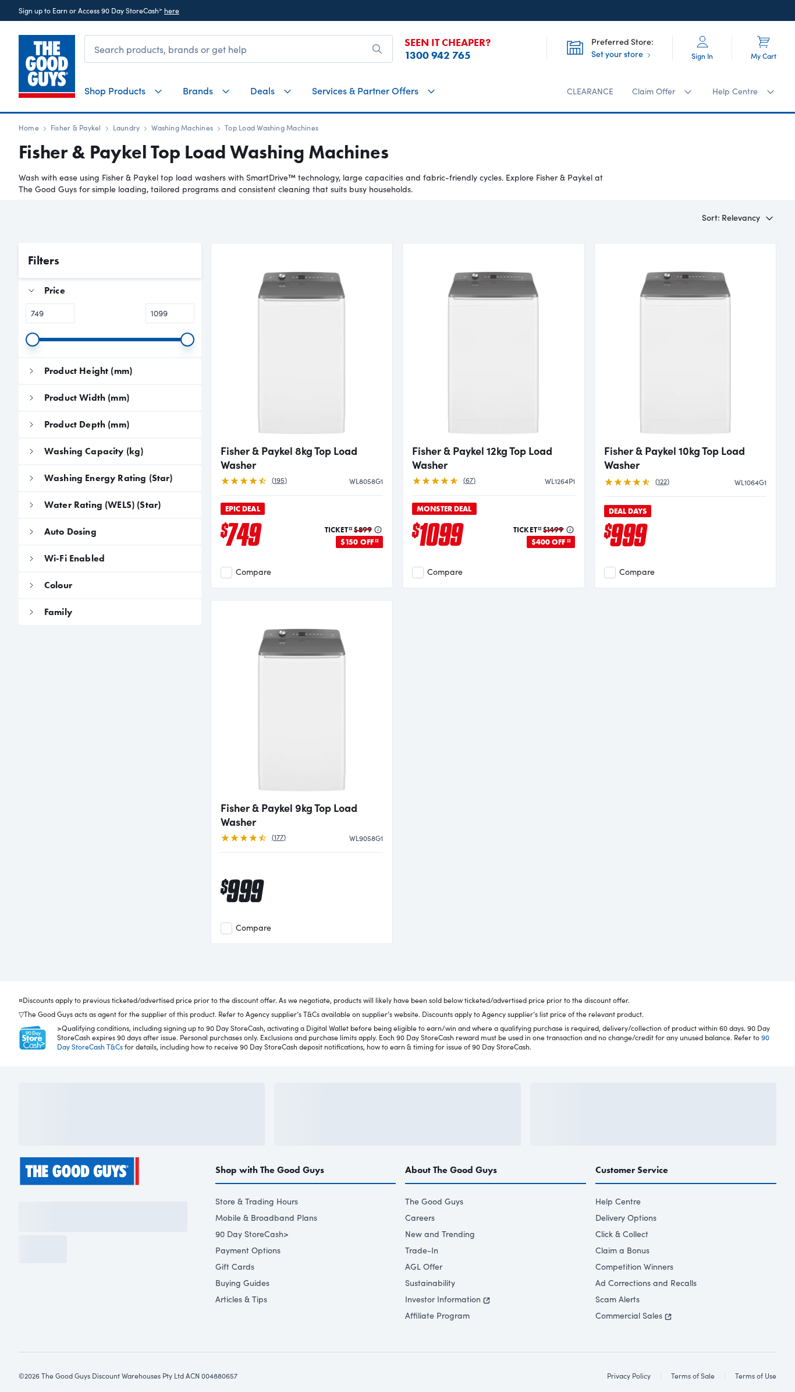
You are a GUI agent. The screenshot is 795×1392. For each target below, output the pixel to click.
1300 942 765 (437, 55)
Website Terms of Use (53, 1335)
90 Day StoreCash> (252, 1265)
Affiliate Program (437, 1346)
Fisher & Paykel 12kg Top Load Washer (482, 458)
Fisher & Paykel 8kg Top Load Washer (289, 458)
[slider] (33, 340)
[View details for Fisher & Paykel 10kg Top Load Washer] (685, 345)
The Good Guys (434, 1232)
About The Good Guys (451, 1201)
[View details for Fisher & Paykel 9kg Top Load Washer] (302, 702)
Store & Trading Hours (256, 1232)
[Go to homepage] (47, 66)
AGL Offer (423, 1297)
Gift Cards (234, 1297)
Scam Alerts (617, 1330)
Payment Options (248, 1281)
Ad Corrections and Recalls (646, 1314)
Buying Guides (242, 1314)
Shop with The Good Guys (269, 1201)
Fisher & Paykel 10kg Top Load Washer (674, 458)
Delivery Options (625, 1249)
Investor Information (443, 1330)
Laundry (126, 127)
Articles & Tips (241, 1330)
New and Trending (440, 1265)
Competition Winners (634, 1297)
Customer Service (631, 1201)
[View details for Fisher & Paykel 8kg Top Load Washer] (302, 345)
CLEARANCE (590, 91)
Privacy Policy (123, 1335)
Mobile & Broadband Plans (266, 1249)
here (171, 10)
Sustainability (430, 1314)
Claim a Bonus (622, 1281)
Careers (420, 1249)
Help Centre (618, 1232)
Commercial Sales (628, 1346)
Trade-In (421, 1281)
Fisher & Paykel (76, 127)
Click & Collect (621, 1265)
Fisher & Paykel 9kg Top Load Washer (289, 815)
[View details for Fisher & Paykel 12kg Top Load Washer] (493, 345)
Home (29, 127)
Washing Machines (182, 127)
